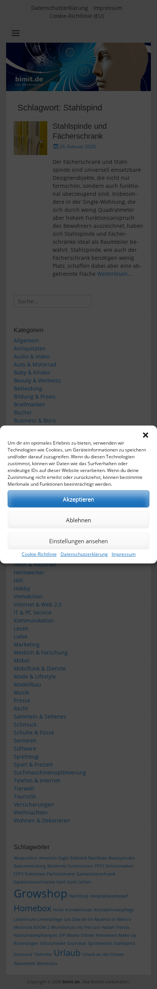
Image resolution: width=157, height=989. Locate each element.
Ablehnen (78, 520)
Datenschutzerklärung (84, 554)
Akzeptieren (78, 499)
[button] (145, 435)
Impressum (124, 554)
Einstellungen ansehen (78, 541)
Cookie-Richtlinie (39, 554)
